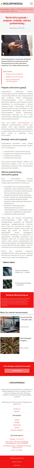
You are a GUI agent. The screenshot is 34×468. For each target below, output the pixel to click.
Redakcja (17, 409)
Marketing (17, 425)
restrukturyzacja (23, 123)
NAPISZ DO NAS (17, 371)
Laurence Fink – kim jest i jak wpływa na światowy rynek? (26, 318)
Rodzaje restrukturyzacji (14, 77)
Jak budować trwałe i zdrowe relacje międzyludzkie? (26, 339)
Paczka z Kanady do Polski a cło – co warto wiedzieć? (23, 271)
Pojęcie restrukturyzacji (14, 74)
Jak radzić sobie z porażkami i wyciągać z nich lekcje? (17, 446)
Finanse (17, 422)
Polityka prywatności (17, 458)
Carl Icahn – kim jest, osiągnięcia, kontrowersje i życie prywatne (17, 442)
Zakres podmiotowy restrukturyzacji (13, 80)
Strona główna (5, 9)
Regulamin (17, 465)
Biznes (13, 9)
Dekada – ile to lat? (17, 439)
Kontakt (17, 411)
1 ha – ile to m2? (17, 450)
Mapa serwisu (17, 462)
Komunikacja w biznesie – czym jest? (23, 284)
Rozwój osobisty (17, 430)
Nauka (17, 428)
